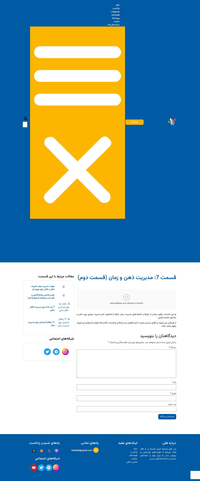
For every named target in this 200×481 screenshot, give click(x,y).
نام (174, 382)
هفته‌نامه (115, 15)
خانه (118, 5)
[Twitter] (47, 351)
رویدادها (116, 18)
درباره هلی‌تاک (113, 25)
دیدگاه (172, 348)
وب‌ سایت (172, 404)
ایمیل (173, 393)
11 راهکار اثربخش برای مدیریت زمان (41, 324)
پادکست (116, 8)
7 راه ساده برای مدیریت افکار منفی (42, 308)
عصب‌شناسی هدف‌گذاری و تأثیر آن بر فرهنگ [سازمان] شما (41, 296)
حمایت (117, 21)
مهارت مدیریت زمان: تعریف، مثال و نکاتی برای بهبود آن (43, 288)
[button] (77, 123)
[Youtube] (33, 467)
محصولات (115, 11)
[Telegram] (56, 351)
